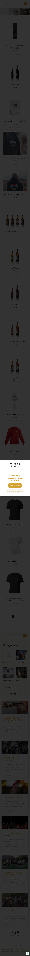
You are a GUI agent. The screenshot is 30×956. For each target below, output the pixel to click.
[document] (15, 478)
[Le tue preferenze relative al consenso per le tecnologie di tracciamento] (27, 953)
